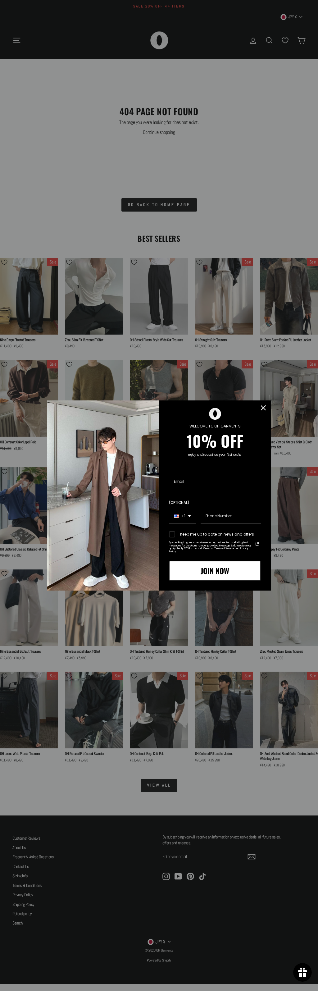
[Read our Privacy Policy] (257, 544)
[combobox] (182, 516)
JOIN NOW (215, 570)
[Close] (263, 407)
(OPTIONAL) (179, 502)
